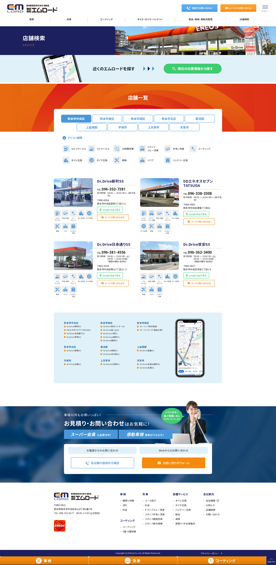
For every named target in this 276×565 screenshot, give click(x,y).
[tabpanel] (138, 238)
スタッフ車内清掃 (153, 523)
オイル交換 (181, 500)
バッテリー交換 (183, 509)
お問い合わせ (213, 514)
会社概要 (210, 500)
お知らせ (210, 505)
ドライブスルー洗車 (154, 509)
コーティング (129, 527)
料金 (125, 509)
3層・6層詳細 (129, 531)
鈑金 (177, 514)
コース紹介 (150, 500)
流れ (125, 505)
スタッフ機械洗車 (153, 519)
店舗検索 (210, 509)
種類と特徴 (128, 500)
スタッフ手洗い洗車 (155, 514)
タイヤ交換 (180, 505)
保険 (177, 519)
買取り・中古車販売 (185, 523)
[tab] (76, 119)
